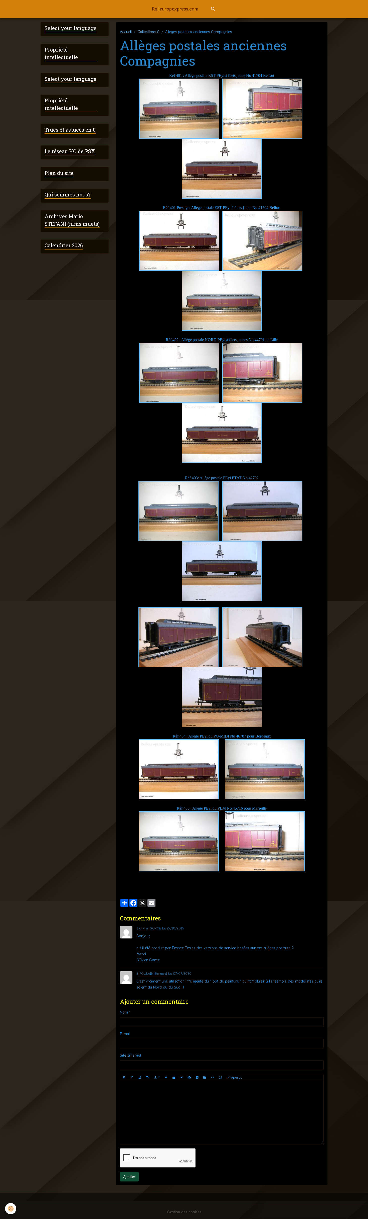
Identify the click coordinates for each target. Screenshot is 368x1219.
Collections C (148, 32)
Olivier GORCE (150, 928)
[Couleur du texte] (156, 1077)
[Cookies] (10, 1208)
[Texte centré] (174, 1077)
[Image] (197, 1077)
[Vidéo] (205, 1077)
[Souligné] (140, 1077)
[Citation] (166, 1077)
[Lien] (181, 1077)
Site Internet (130, 1055)
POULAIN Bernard (153, 974)
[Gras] (124, 1077)
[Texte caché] (189, 1077)
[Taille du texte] (147, 1077)
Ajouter (129, 1176)
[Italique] (132, 1077)
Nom (124, 1012)
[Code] (213, 1077)
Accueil (126, 32)
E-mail (125, 1034)
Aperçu (236, 1077)
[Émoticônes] (220, 1077)
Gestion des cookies (184, 1212)
